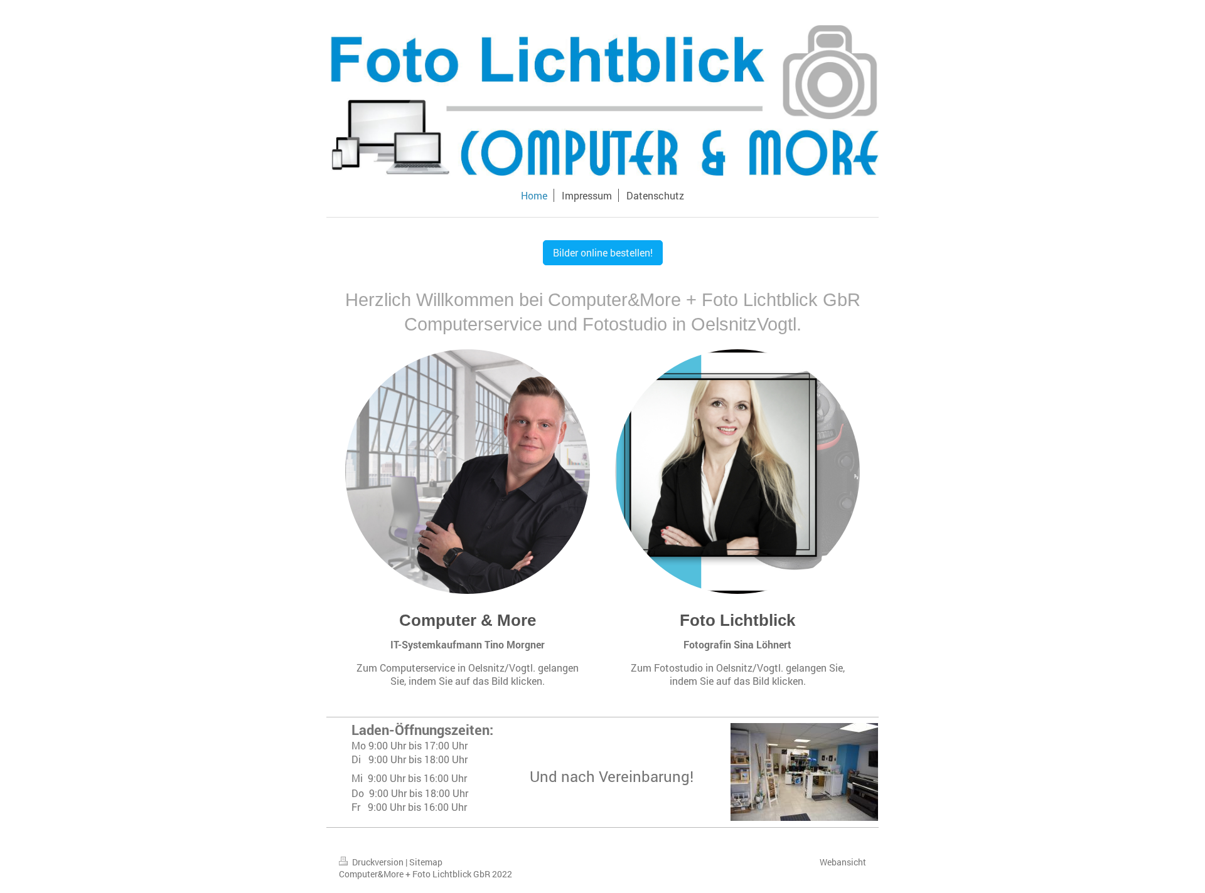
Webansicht (843, 862)
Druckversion (377, 862)
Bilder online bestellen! (603, 252)
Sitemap (425, 862)
